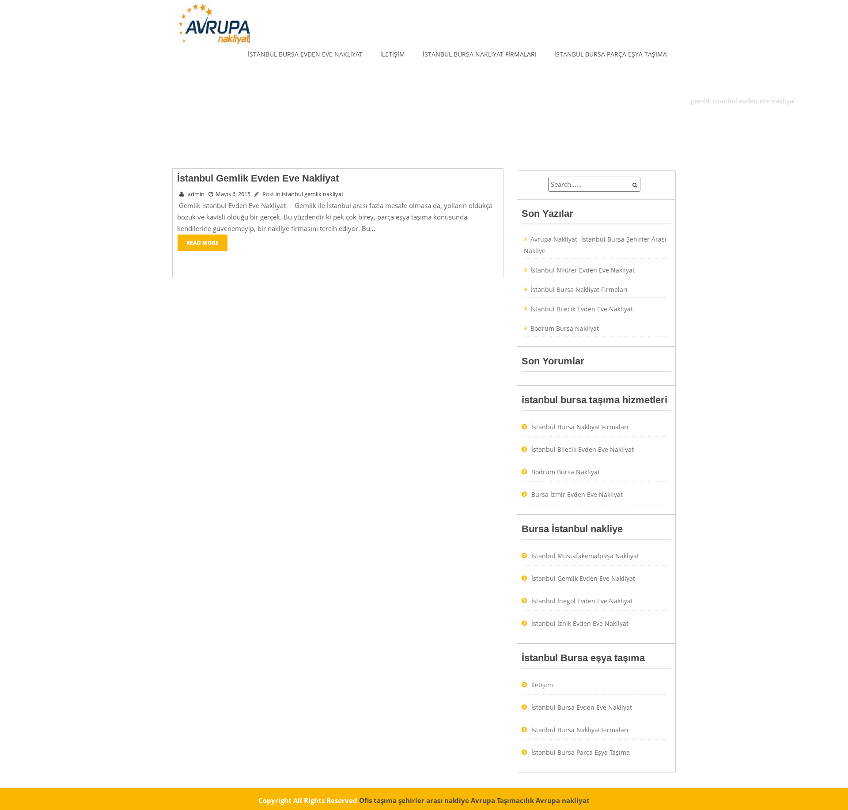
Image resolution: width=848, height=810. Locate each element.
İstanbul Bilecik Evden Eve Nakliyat (581, 309)
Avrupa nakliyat (563, 800)
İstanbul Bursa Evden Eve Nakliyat (305, 54)
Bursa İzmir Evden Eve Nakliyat (577, 494)
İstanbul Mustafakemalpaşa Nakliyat (585, 556)
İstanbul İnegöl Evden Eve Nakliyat (582, 601)
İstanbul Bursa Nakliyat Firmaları (480, 54)
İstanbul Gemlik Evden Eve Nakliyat (583, 578)
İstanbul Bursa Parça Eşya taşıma (610, 54)
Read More (202, 242)
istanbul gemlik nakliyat (313, 194)
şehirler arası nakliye (433, 800)
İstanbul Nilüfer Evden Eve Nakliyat (582, 270)
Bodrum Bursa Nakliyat (564, 328)
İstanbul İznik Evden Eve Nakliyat (579, 623)
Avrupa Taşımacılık (502, 800)
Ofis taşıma (378, 800)
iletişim (392, 54)
